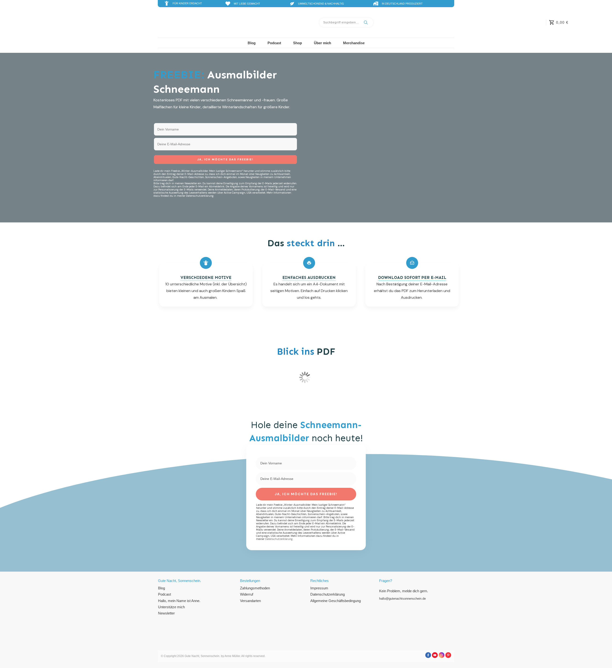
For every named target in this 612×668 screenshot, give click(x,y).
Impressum (319, 588)
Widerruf (246, 594)
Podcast (164, 594)
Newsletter (166, 613)
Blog (161, 588)
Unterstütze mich (171, 607)
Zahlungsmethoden (255, 588)
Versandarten (250, 601)
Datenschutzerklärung (327, 594)
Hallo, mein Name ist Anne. (179, 601)
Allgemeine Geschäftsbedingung (335, 601)
